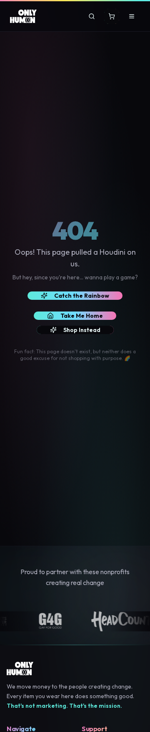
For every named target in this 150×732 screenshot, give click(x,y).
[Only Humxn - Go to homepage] (23, 16)
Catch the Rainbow (81, 295)
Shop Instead (81, 330)
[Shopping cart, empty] (111, 16)
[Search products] (91, 16)
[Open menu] (131, 16)
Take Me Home (81, 315)
